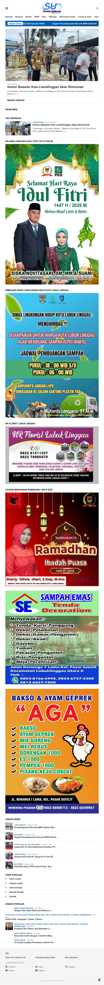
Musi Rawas (18, 835)
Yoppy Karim (15, 879)
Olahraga (75, 915)
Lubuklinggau (38, 122)
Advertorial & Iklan (22, 844)
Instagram (71, 967)
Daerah (37, 915)
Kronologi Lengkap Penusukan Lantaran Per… (34, 942)
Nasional (29, 908)
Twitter (40, 967)
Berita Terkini (19, 908)
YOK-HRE (12, 896)
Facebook (11, 967)
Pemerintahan (85, 915)
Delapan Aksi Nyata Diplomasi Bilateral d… (33, 910)
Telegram (41, 970)
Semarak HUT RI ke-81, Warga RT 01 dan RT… (34, 856)
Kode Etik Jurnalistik (15, 957)
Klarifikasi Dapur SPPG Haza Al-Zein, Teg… (33, 866)
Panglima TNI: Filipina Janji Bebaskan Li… (33, 928)
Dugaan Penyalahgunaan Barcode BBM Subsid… (36, 837)
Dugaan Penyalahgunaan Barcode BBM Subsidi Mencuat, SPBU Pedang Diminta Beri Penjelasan (54, 23)
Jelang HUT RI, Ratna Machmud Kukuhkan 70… (35, 847)
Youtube (11, 970)
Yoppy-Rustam (15, 887)
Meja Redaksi (71, 957)
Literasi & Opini (56, 915)
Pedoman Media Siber (45, 957)
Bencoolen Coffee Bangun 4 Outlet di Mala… (34, 936)
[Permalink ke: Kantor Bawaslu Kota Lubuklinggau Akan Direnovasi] (52, 55)
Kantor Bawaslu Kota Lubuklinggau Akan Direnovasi (45, 87)
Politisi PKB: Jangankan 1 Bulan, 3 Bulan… (24, 919)
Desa (43, 915)
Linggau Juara (16, 883)
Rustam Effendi (16, 892)
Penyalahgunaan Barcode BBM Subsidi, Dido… (35, 827)
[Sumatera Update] (52, 8)
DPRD (47, 915)
